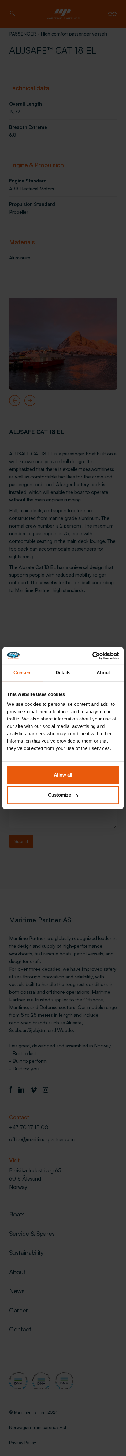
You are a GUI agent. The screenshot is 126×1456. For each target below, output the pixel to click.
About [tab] (103, 672)
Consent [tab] (22, 672)
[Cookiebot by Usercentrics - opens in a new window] (92, 656)
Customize (59, 794)
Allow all (63, 775)
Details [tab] (63, 672)
